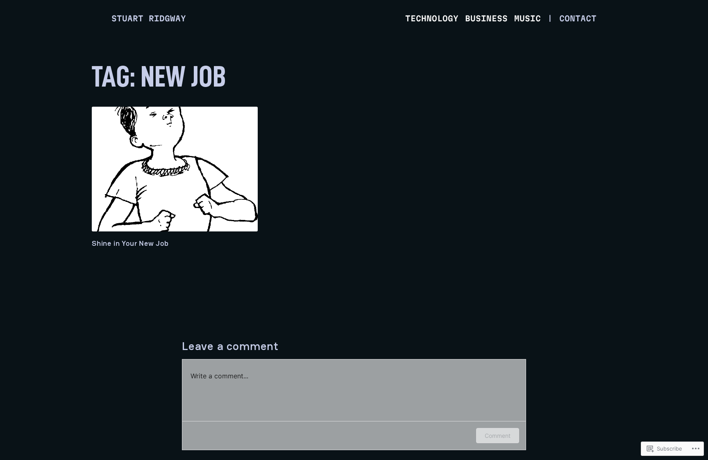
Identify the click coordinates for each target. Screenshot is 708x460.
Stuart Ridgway (148, 18)
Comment (498, 435)
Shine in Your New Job (130, 243)
